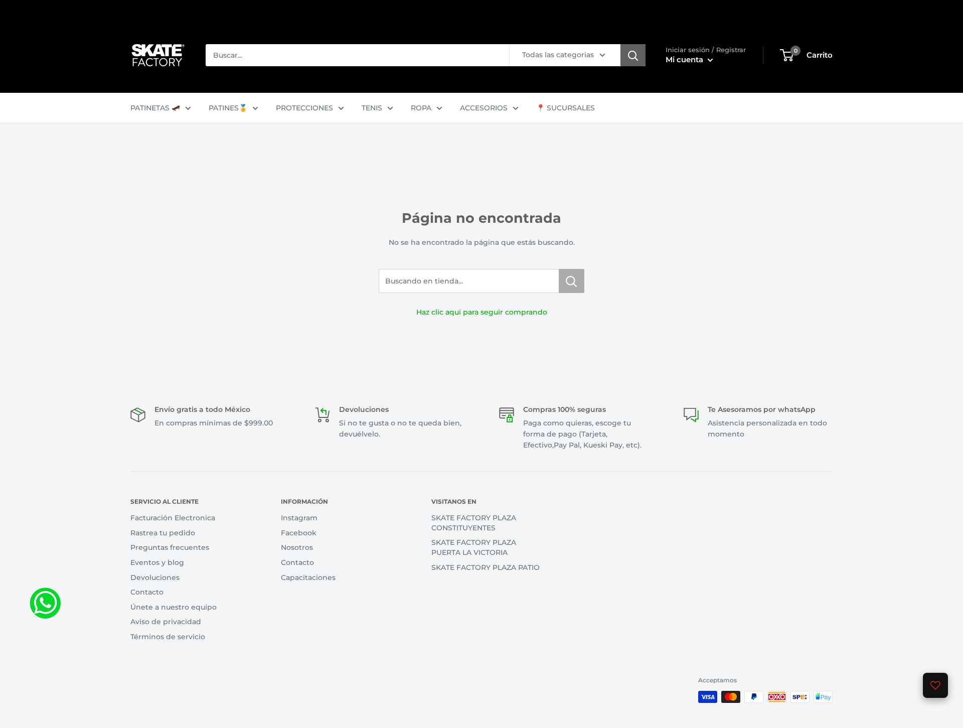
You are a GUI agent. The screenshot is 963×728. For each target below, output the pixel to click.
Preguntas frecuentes (169, 547)
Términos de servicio (167, 636)
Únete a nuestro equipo (173, 607)
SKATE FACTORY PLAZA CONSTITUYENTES (473, 522)
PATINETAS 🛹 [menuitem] (155, 107)
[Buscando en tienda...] (571, 281)
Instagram (299, 517)
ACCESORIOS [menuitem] (484, 107)
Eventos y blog (157, 562)
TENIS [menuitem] (372, 107)
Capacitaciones (308, 577)
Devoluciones (155, 577)
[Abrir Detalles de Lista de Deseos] (935, 685)
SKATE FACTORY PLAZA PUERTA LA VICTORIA (473, 547)
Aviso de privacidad (165, 621)
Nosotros (297, 547)
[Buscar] (633, 55)
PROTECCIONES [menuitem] (304, 107)
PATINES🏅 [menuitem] (228, 107)
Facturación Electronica (172, 517)
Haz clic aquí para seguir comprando (481, 312)
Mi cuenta (685, 59)
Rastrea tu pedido (162, 532)
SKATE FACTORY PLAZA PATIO (485, 567)
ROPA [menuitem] (421, 107)
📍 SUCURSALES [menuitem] (565, 107)
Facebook (298, 532)
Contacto (147, 592)
